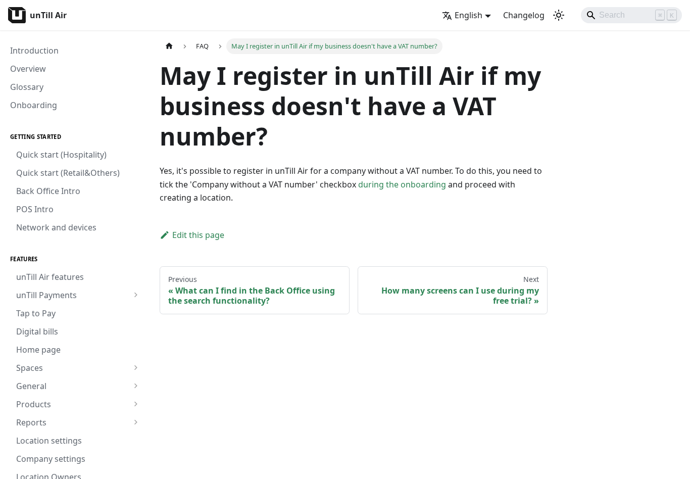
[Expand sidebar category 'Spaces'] (135, 368)
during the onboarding (402, 184)
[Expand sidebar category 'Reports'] (135, 422)
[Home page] (169, 46)
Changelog (524, 15)
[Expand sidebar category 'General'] (135, 386)
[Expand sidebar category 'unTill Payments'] (135, 295)
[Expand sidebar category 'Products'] (135, 404)
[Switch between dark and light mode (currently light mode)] (559, 15)
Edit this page (198, 235)
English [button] (468, 15)
